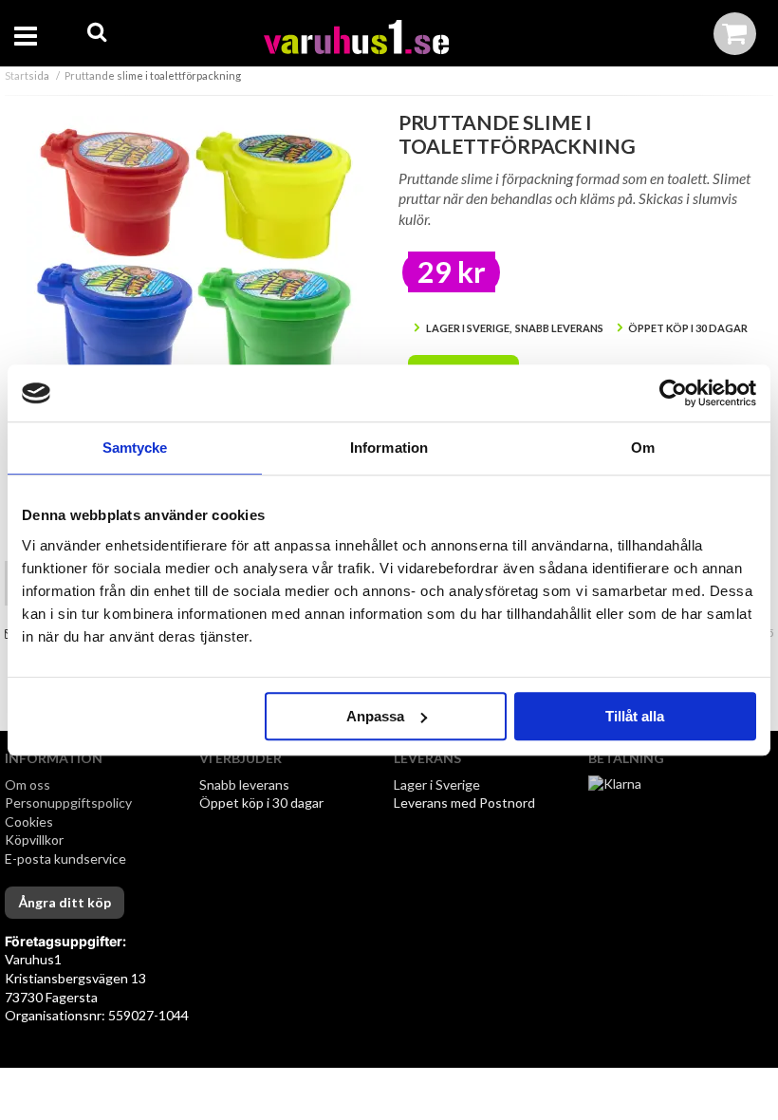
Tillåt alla (634, 716)
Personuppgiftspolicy (68, 802)
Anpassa (375, 716)
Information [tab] (389, 447)
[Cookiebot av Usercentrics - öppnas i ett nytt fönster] (673, 393)
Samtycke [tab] (135, 447)
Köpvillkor (34, 839)
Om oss (27, 784)
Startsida (27, 75)
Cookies (29, 821)
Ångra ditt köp (64, 902)
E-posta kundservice (67, 858)
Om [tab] (643, 447)
